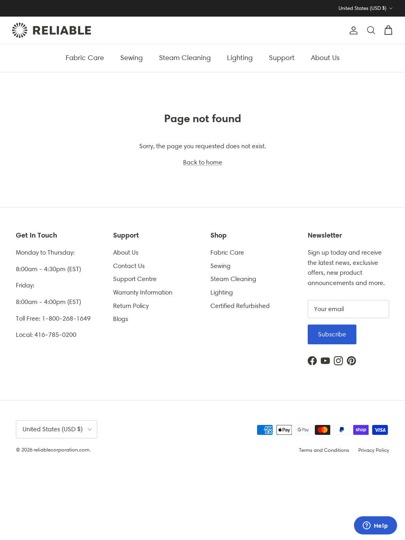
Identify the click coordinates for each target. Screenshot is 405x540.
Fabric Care (85, 57)
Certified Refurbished (240, 306)
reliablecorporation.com (61, 450)
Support (282, 57)
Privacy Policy (373, 450)
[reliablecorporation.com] (51, 30)
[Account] (352, 30)
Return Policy (131, 306)
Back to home (202, 162)
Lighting (240, 57)
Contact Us (129, 266)
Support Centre (135, 279)
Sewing (131, 57)
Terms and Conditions (324, 450)
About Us (325, 57)
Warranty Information (142, 292)
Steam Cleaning (185, 57)
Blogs (120, 319)
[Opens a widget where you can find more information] (375, 526)
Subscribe (332, 334)
